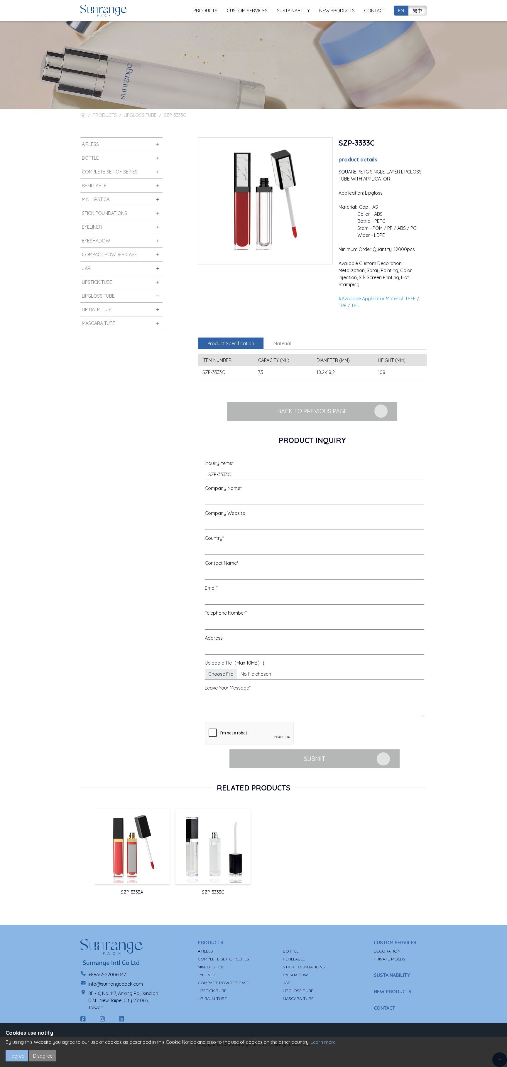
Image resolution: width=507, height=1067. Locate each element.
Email (210, 588)
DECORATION (387, 951)
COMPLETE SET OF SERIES (223, 959)
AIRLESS (205, 951)
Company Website (225, 513)
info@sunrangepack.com (115, 984)
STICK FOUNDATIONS (304, 967)
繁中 (417, 11)
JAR (286, 982)
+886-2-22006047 (107, 974)
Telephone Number (225, 613)
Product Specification (230, 343)
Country (213, 538)
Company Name (222, 488)
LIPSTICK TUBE (212, 990)
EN (401, 11)
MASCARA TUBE (298, 998)
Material (282, 343)
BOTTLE (291, 951)
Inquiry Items (218, 463)
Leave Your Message (227, 688)
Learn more (323, 1042)
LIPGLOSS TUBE (140, 115)
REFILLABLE (294, 959)
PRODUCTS (105, 115)
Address (214, 638)
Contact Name (221, 563)
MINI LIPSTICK (211, 967)
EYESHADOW (295, 974)
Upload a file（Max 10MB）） (236, 663)
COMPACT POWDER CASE (223, 982)
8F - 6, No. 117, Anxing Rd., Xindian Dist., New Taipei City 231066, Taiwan (123, 1000)
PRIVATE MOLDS (389, 959)
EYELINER (206, 974)
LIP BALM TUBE (212, 998)
